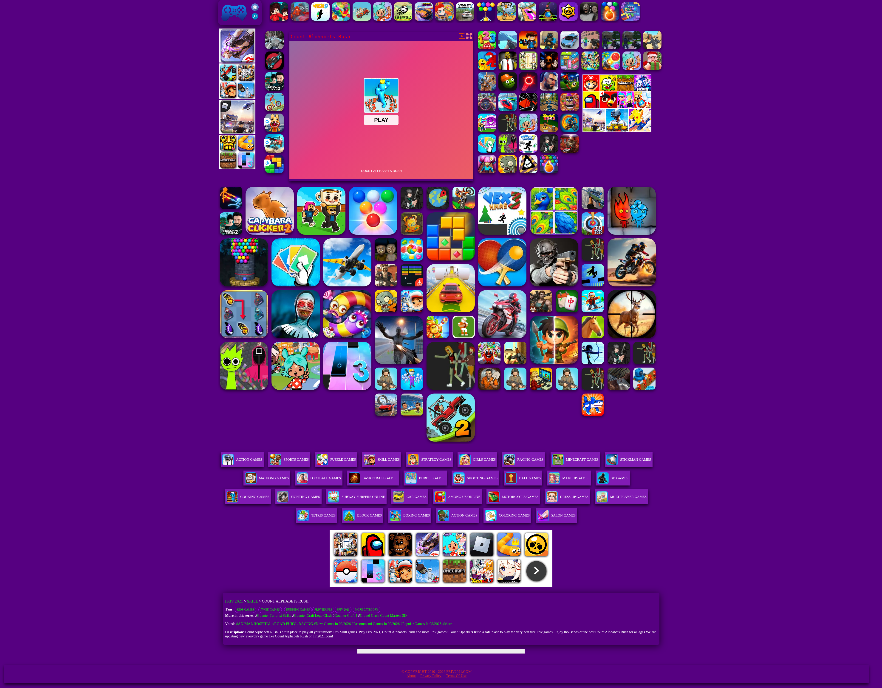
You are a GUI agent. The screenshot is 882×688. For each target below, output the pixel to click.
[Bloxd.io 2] (279, 19)
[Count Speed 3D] (569, 48)
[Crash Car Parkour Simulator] (527, 19)
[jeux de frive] (510, 586)
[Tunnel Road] (528, 110)
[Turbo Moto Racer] (274, 48)
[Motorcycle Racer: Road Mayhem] (549, 110)
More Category (366, 609)
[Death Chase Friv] (274, 69)
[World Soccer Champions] (569, 89)
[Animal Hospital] (274, 131)
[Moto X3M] (506, 19)
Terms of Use (456, 676)
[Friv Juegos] (616, 131)
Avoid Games (270, 609)
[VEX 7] (528, 151)
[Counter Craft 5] (549, 48)
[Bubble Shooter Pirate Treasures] (611, 69)
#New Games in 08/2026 (332, 624)
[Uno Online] (487, 151)
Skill (252, 601)
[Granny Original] (589, 19)
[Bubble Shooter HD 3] (549, 172)
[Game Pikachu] (237, 132)
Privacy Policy (430, 676)
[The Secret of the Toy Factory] (549, 69)
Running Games (298, 609)
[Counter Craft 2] (631, 48)
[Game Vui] (237, 98)
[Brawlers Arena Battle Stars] (568, 19)
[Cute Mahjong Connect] (528, 69)
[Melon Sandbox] (507, 89)
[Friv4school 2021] (255, 9)
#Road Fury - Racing (292, 624)
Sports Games (296, 459)
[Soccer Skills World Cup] (403, 19)
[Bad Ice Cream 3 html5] (528, 172)
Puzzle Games (343, 459)
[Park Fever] (569, 69)
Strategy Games (436, 459)
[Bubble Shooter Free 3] (610, 19)
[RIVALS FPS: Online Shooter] (549, 151)
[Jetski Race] (507, 110)
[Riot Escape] (487, 69)
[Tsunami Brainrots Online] (487, 131)
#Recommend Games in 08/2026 (376, 624)
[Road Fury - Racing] (274, 151)
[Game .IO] (237, 168)
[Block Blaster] (274, 172)
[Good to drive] (507, 131)
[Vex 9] (320, 19)
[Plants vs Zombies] (507, 172)
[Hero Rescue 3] (444, 19)
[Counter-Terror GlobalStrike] (652, 48)
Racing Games (530, 459)
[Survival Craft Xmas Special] (652, 69)
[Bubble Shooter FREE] (486, 19)
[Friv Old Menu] (616, 107)
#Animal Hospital (253, 624)
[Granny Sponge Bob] (507, 69)
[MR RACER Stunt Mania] (424, 19)
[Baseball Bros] (549, 131)
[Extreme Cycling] (274, 110)
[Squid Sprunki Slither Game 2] (507, 151)
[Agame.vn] (358, 586)
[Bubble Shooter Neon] (528, 89)
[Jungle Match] (341, 19)
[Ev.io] (300, 19)
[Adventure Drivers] (362, 19)
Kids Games (245, 609)
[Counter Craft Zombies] (528, 48)
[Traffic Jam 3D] (487, 110)
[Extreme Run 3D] (548, 19)
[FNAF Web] (569, 110)
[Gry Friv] (237, 61)
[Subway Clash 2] (569, 151)
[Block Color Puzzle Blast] (630, 19)
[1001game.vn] (428, 586)
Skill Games (388, 459)
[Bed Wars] (487, 89)
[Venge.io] (487, 172)
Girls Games (484, 459)
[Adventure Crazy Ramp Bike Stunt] (569, 131)
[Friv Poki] (616, 90)
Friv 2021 (234, 601)
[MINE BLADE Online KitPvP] (590, 69)
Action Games (249, 459)
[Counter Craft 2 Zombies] (590, 48)
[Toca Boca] (382, 19)
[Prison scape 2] (274, 89)
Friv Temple (323, 609)
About (411, 676)
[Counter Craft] (611, 48)
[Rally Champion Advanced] (465, 19)
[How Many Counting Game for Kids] (487, 48)
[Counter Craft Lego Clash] (507, 48)
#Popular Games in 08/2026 (421, 624)
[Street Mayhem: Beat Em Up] (549, 89)
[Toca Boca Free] (528, 131)
